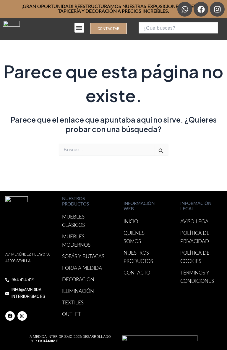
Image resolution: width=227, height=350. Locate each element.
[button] (79, 28)
